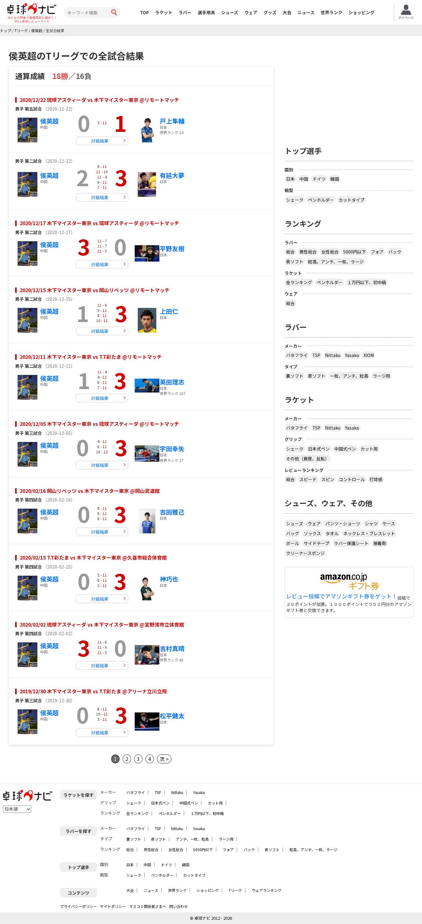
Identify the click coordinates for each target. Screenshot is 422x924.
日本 (290, 179)
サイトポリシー (113, 906)
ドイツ (319, 179)
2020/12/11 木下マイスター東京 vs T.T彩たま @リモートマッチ (91, 356)
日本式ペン (319, 449)
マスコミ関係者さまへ (147, 906)
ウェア (250, 12)
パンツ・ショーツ (342, 523)
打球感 (375, 479)
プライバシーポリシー (78, 906)
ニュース (306, 12)
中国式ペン (345, 449)
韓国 (334, 179)
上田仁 (169, 311)
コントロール (352, 479)
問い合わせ (178, 906)
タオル (332, 533)
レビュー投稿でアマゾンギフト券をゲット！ (341, 596)
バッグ (292, 533)
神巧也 (169, 578)
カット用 (369, 449)
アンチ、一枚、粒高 (192, 839)
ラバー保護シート (351, 543)
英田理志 (172, 381)
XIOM (369, 355)
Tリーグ (235, 890)
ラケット (163, 12)
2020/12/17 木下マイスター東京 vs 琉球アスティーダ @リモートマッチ (99, 223)
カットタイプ (352, 200)
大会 (287, 12)
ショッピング (361, 12)
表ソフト (294, 261)
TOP (144, 12)
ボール (292, 543)
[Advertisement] (349, 88)
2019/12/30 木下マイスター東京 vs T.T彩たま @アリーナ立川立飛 (93, 691)
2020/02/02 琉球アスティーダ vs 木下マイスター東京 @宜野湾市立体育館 (102, 624)
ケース (388, 523)
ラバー (185, 12)
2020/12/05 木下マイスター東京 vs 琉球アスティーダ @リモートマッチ (99, 423)
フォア (377, 252)
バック (394, 252)
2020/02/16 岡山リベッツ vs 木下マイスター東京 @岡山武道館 (90, 490)
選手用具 (206, 12)
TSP (316, 355)
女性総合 (330, 252)
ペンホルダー (321, 200)
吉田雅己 (172, 511)
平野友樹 (172, 248)
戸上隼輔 (172, 120)
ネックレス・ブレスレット (369, 533)
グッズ (270, 12)
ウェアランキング (266, 890)
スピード (308, 479)
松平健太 (172, 715)
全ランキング (299, 282)
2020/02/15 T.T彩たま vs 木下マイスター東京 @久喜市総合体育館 (93, 557)
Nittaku (332, 355)
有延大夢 (172, 175)
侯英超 (49, 120)
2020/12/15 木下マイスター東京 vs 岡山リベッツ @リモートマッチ (95, 290)
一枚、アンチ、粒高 (349, 376)
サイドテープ (316, 543)
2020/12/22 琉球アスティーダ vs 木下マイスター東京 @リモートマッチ (99, 99)
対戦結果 (99, 141)
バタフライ (297, 355)
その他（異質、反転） (307, 459)
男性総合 (308, 252)
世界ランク (331, 12)
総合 (290, 252)
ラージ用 (381, 376)
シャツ (371, 523)
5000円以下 (354, 252)
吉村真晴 (172, 648)
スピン (327, 479)
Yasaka (352, 355)
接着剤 (379, 543)
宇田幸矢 (172, 448)
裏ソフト (294, 376)
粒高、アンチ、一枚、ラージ (336, 261)
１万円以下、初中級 (366, 282)
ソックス (312, 533)
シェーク (294, 200)
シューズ (229, 12)
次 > (164, 758)
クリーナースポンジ (305, 553)
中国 (303, 179)
